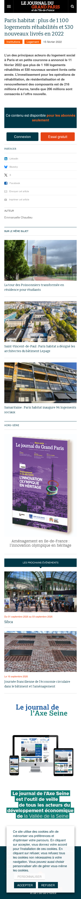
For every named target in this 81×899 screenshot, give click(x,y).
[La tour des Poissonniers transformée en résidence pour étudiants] (40, 260)
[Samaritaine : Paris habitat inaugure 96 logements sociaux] (40, 382)
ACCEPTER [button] (25, 885)
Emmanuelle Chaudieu (18, 217)
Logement (33, 42)
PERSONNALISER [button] (29, 876)
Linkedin (14, 158)
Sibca (8, 622)
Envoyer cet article (19, 191)
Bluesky (14, 166)
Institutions (13, 42)
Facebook (15, 183)
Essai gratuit (57, 136)
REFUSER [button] (48, 885)
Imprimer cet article (19, 199)
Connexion (22, 136)
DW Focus (40, 6)
